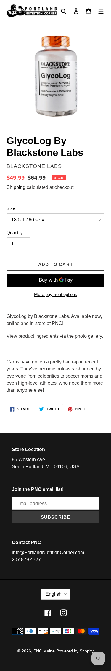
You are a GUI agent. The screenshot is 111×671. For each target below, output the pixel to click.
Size (11, 208)
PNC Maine (44, 651)
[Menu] (101, 11)
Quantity (15, 232)
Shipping (16, 187)
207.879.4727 (26, 559)
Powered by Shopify (75, 651)
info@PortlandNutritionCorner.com (48, 552)
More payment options (55, 294)
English (54, 594)
